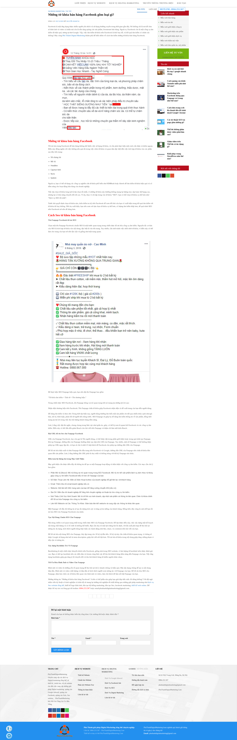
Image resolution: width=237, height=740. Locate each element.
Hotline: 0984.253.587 (172, 9)
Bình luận (55, 618)
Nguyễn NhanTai (73, 21)
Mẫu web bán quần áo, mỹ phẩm (173, 45)
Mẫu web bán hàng (167, 18)
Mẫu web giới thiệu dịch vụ (171, 36)
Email (88, 638)
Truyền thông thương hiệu (158, 3)
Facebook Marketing (56, 11)
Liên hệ (153, 9)
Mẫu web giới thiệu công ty (171, 27)
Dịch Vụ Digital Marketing (124, 3)
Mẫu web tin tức (166, 22)
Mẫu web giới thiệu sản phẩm (171, 31)
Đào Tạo (181, 3)
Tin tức (141, 9)
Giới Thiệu (80, 3)
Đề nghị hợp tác (138, 685)
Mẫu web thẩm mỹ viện (169, 41)
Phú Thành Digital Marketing (73, 35)
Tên (53, 638)
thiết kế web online (139, 585)
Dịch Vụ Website (97, 3)
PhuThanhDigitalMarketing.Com (111, 733)
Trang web (124, 638)
